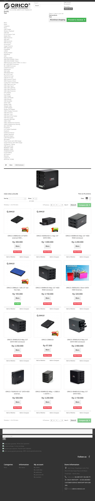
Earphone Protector (9, 132)
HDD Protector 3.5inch (10, 81)
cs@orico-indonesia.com (78, 489)
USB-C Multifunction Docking (12, 122)
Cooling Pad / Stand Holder (11, 82)
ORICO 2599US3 (47, 340)
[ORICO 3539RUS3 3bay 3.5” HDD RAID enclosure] (77, 221)
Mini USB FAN (8, 126)
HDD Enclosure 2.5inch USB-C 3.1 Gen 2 (15, 62)
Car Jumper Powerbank (10, 129)
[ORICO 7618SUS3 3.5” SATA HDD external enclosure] (17, 376)
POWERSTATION (9, 151)
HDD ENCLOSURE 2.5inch (11, 59)
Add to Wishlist (10, 257)
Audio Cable (7, 102)
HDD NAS (6, 39)
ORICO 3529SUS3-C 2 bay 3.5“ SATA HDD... (47, 237)
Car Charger (7, 94)
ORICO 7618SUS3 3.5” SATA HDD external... (17, 393)
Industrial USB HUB (9, 119)
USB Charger (7, 29)
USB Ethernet (7, 99)
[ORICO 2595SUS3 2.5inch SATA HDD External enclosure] (77, 273)
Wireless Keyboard (9, 31)
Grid (87, 199)
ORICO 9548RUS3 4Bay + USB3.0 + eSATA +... (47, 393)
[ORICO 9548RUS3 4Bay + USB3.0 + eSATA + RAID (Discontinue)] (47, 376)
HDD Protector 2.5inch (10, 79)
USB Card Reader (8, 97)
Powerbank (7, 127)
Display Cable (7, 104)
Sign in (6, 0)
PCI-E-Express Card (9, 34)
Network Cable (8, 106)
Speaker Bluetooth (9, 134)
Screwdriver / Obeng (9, 144)
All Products (7, 154)
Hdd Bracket (7, 69)
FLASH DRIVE (8, 152)
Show (29, 198)
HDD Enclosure (8, 41)
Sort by (6, 198)
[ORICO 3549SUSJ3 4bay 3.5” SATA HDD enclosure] (17, 324)
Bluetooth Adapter (8, 136)
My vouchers (37, 477)
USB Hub (6, 32)
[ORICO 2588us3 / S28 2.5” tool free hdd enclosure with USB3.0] (17, 273)
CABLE (6, 51)
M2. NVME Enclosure (10, 66)
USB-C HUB (7, 121)
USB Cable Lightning (9, 87)
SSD (5, 56)
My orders (37, 467)
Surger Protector (8, 46)
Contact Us (7, 157)
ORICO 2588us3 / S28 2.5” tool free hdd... (17, 289)
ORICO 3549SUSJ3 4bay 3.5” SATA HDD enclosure (17, 341)
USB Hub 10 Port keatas (10, 116)
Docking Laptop (8, 57)
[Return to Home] (6, 165)
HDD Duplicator (8, 47)
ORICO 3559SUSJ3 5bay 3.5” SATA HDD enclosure (77, 341)
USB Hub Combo (8, 117)
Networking (7, 54)
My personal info (39, 474)
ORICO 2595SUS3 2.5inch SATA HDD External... (77, 289)
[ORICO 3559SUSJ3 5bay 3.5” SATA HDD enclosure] (77, 324)
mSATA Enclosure (9, 67)
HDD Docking (7, 42)
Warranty (6, 156)
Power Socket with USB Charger (12, 141)
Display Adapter (8, 52)
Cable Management (9, 137)
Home (5, 24)
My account (38, 464)
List (90, 199)
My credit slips (38, 470)
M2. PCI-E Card (8, 74)
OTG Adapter (7, 92)
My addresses (38, 472)
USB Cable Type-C (9, 86)
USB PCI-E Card (8, 77)
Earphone (6, 131)
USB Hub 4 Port (8, 112)
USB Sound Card (8, 146)
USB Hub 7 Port (8, 114)
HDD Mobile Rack (8, 72)
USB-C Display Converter (11, 111)
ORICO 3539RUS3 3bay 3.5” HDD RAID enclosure (77, 237)
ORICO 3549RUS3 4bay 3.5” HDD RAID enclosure (47, 289)
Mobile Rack (7, 36)
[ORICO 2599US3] (47, 324)
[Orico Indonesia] (17, 6)
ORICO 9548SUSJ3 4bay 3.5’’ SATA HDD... (77, 393)
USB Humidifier (8, 101)
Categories (7, 26)
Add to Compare (24, 257)
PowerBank (7, 49)
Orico (5, 27)
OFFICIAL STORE (9, 159)
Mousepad (6, 139)
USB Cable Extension (10, 89)
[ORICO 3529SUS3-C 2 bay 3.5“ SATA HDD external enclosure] (47, 221)
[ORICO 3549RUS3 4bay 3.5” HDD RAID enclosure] (47, 273)
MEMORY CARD (8, 147)
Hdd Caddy (7, 71)
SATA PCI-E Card (8, 76)
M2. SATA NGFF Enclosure (11, 64)
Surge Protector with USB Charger (13, 142)
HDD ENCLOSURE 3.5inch (11, 61)
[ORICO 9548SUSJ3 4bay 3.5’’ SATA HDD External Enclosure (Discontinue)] (77, 376)
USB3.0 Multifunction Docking (12, 124)
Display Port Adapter (9, 109)
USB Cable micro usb (9, 84)
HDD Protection (8, 37)
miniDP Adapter (8, 107)
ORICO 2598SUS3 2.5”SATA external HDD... (17, 237)
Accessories (7, 44)
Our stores (22, 467)
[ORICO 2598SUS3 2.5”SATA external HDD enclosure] (17, 221)
